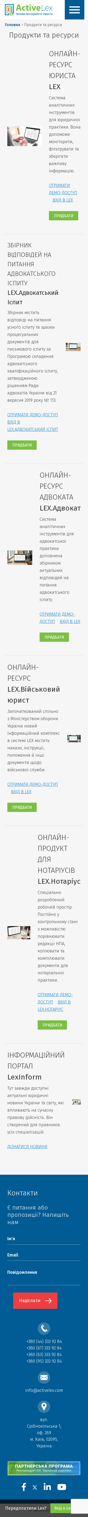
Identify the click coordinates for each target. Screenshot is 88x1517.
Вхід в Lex (63, 1508)
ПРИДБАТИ (63, 216)
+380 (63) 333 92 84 (44, 1354)
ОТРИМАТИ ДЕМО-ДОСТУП (32, 415)
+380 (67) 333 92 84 (44, 1348)
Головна (12, 24)
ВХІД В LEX (63, 200)
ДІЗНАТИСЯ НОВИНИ (27, 1146)
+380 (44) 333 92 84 (44, 1341)
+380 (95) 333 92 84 (44, 1361)
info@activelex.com (44, 1390)
